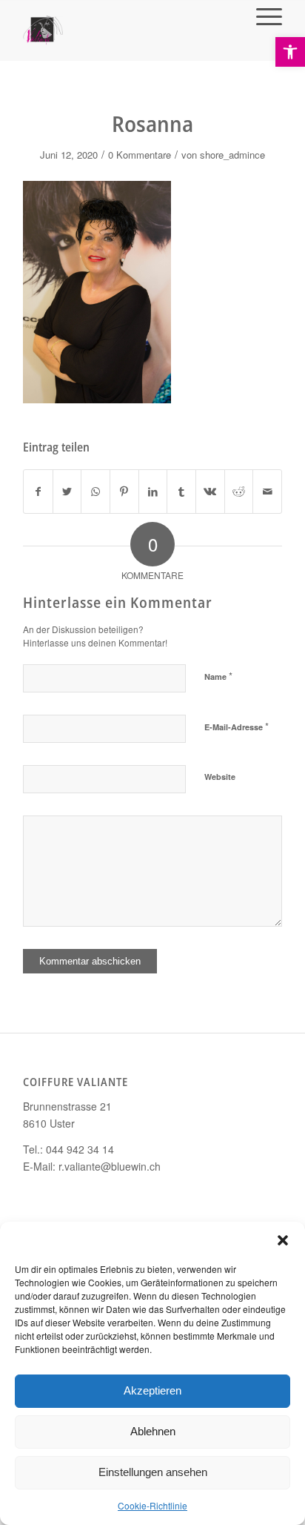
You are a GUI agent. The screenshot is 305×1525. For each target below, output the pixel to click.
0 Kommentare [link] (139, 155)
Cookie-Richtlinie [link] (152, 1505)
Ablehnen (152, 1431)
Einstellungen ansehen (152, 1472)
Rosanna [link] (152, 123)
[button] (282, 1240)
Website (219, 776)
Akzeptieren (152, 1390)
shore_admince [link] (232, 155)
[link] (290, 52)
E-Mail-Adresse (236, 726)
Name (218, 676)
